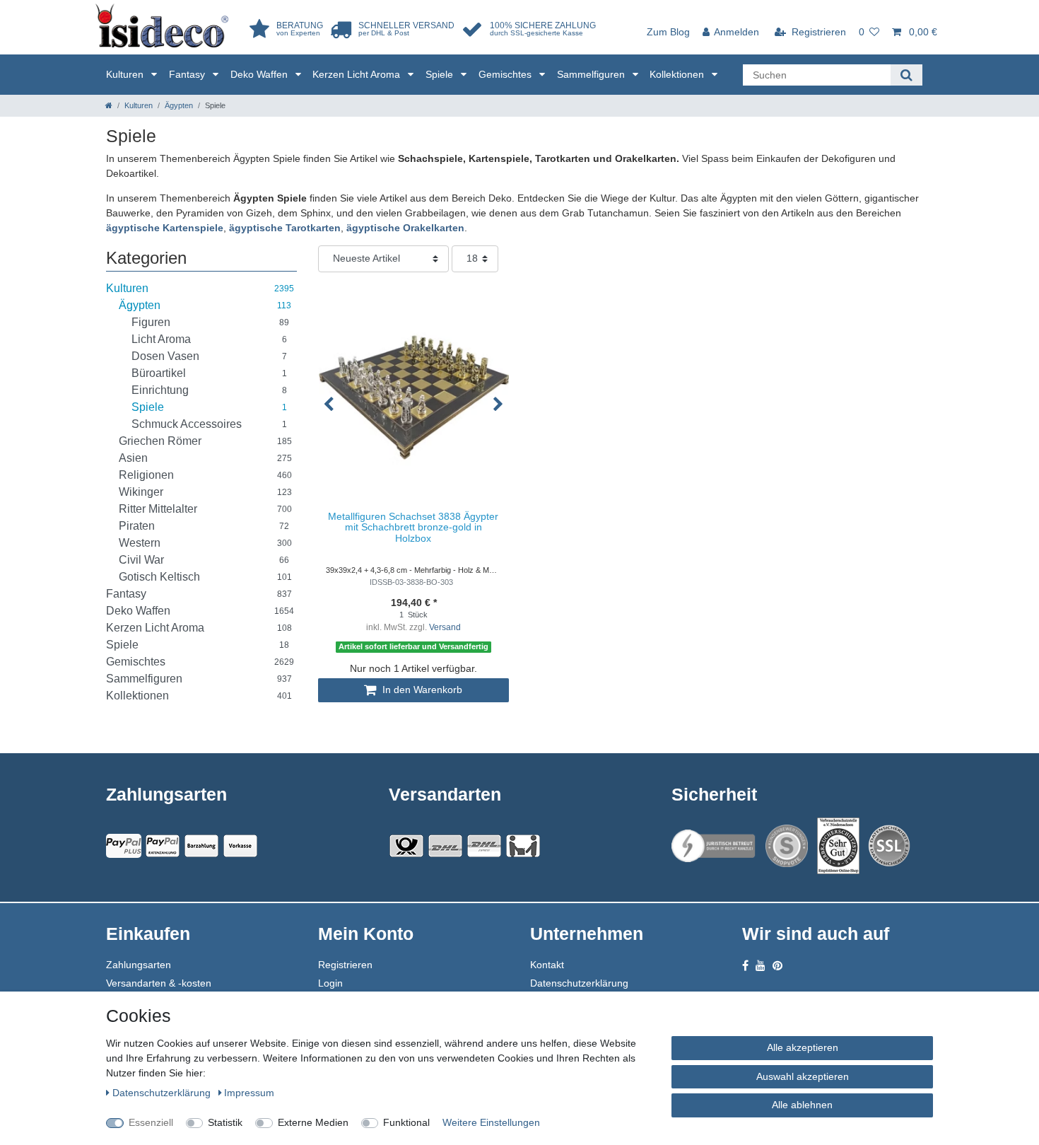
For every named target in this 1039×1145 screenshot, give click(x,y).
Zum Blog (668, 31)
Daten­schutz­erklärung (162, 1092)
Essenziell (151, 1122)
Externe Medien (313, 1122)
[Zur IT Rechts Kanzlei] (713, 846)
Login (330, 983)
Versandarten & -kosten (158, 983)
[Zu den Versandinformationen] (406, 846)
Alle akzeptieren (802, 1047)
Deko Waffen (260, 74)
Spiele (440, 74)
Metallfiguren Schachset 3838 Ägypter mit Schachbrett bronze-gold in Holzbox (413, 527)
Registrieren (345, 964)
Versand (445, 627)
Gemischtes (506, 74)
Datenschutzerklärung (579, 983)
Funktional (406, 1122)
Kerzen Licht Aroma (357, 74)
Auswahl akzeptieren (802, 1076)
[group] (413, 397)
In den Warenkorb (421, 689)
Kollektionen (678, 74)
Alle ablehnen (802, 1104)
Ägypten (179, 105)
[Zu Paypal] (123, 846)
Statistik (225, 1122)
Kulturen (126, 74)
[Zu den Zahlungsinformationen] (201, 846)
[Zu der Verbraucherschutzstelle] (838, 846)
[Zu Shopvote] (787, 846)
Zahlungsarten (138, 964)
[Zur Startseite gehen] (108, 105)
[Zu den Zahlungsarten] (240, 846)
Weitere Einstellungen (491, 1122)
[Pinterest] (777, 966)
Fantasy (188, 74)
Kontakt (547, 964)
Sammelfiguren (592, 74)
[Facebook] (745, 966)
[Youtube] (760, 966)
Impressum (249, 1092)
